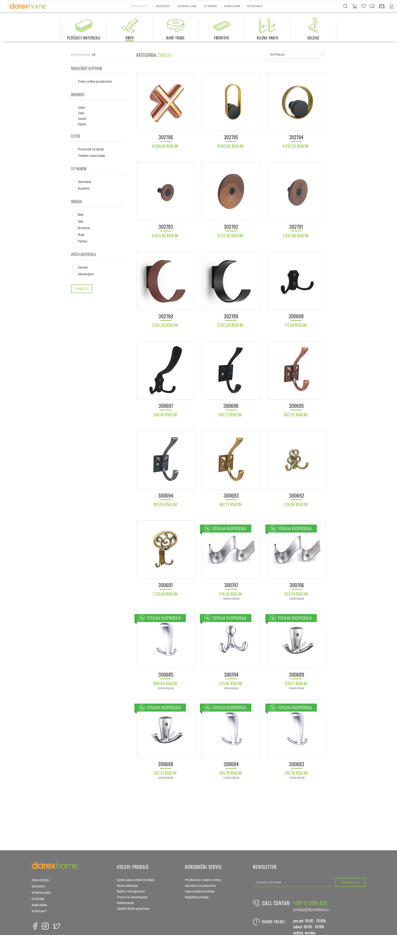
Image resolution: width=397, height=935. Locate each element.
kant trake (175, 38)
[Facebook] (35, 926)
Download (187, 6)
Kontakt (255, 6)
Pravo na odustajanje (132, 897)
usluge (313, 38)
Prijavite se (350, 882)
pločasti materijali (83, 38)
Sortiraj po (277, 54)
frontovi (221, 38)
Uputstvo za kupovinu (200, 885)
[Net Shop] (382, 6)
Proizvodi (140, 6)
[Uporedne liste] (372, 6)
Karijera (232, 6)
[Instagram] (45, 926)
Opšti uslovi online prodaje (135, 880)
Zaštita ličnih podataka (133, 908)
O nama (210, 6)
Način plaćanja (127, 885)
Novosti (163, 6)
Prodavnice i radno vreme (203, 880)
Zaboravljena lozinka (199, 891)
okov (129, 38)
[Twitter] (56, 926)
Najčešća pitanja (197, 897)
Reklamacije (125, 903)
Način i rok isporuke (131, 891)
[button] (354, 6)
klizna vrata (267, 38)
